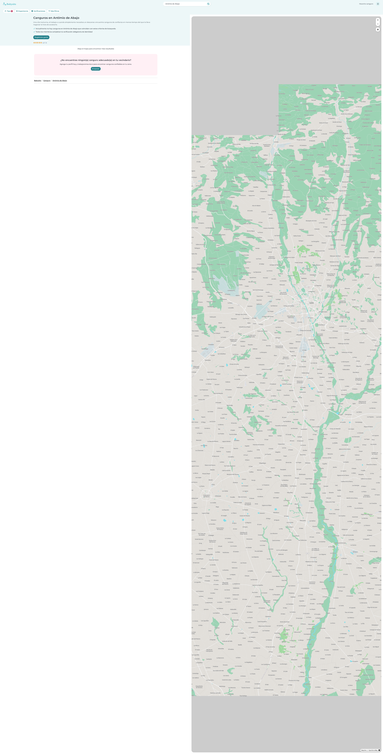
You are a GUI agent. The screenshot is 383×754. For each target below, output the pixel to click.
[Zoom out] (378, 24)
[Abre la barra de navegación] (378, 4)
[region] (286, 384)
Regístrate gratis (41, 37)
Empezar (95, 69)
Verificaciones (39, 11)
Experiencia (23, 11)
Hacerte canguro (366, 4)
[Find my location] (378, 29)
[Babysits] (9, 4)
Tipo (9, 11)
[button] (308, 293)
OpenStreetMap (373, 750)
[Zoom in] (378, 20)
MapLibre (364, 750)
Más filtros (54, 11)
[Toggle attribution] (379, 750)
